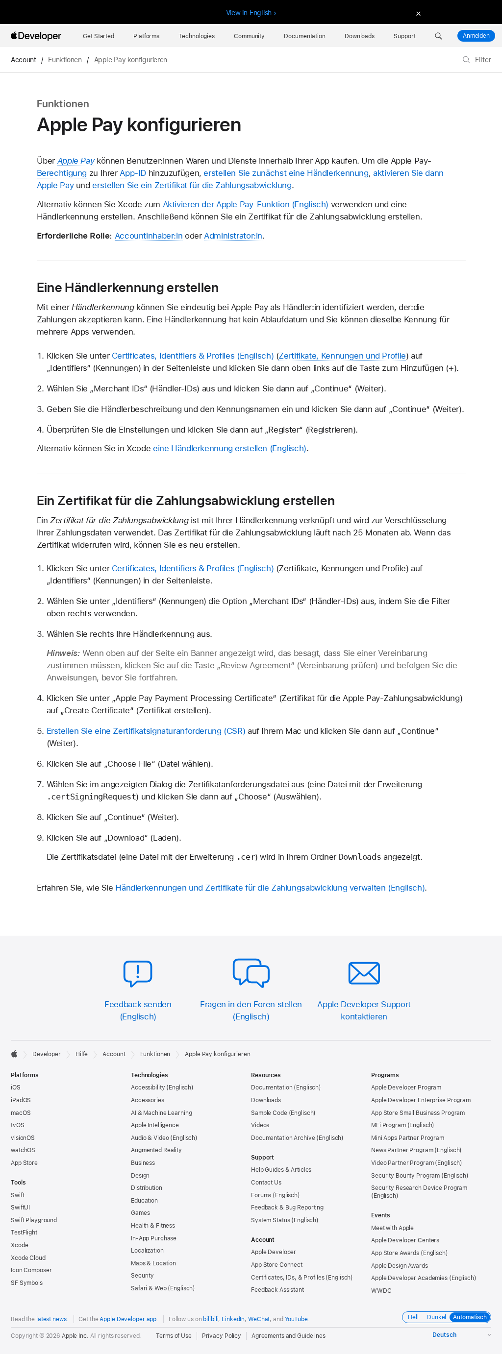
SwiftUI (20, 1207)
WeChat (259, 1319)
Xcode (19, 1245)
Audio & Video (150, 1138)
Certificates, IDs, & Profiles (288, 1277)
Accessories (147, 1100)
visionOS (23, 1138)
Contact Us (266, 1182)
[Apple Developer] (37, 36)
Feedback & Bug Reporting (287, 1207)
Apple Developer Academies (409, 1278)
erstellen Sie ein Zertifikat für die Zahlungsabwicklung (191, 185)
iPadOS (21, 1100)
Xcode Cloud (28, 1258)
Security (142, 1275)
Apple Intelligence (155, 1125)
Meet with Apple (392, 1228)
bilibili (210, 1319)
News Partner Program (402, 1150)
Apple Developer (273, 1252)
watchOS (23, 1150)
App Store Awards (395, 1253)
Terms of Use (174, 1335)
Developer (46, 1054)
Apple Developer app (128, 1319)
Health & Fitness (153, 1225)
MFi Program (388, 1125)
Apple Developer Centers (405, 1240)
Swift (17, 1195)
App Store (24, 1163)
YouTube (296, 1319)
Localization (147, 1250)
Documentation (271, 1087)
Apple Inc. (75, 1335)
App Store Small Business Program (418, 1113)
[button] (438, 36)
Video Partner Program (402, 1163)
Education (144, 1200)
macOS (20, 1113)
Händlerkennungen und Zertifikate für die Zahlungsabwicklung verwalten (250, 888)
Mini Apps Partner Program (407, 1138)
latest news (51, 1319)
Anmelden (476, 35)
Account (23, 60)
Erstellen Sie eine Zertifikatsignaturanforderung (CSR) (146, 731)
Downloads (266, 1100)
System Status (270, 1220)
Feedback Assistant (277, 1289)
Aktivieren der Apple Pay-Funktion (226, 204)
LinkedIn (233, 1319)
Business (143, 1163)
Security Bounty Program (405, 1175)
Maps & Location (153, 1263)
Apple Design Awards (399, 1265)
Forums (261, 1195)
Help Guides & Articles (281, 1169)
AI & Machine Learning (161, 1113)
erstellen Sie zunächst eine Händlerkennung (285, 173)
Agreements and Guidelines (288, 1335)
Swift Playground (34, 1220)
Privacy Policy (221, 1335)
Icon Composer (31, 1270)
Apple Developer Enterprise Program (421, 1100)
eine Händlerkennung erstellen (210, 448)
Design (140, 1175)
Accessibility (148, 1087)
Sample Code (269, 1113)
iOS (16, 1087)
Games (140, 1212)
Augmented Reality (156, 1150)
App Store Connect (276, 1264)
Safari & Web (149, 1288)
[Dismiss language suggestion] (417, 13)
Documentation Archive (283, 1138)
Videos (260, 1125)
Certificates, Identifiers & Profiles (173, 356)
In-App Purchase (153, 1238)
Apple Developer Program (406, 1087)
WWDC (381, 1290)
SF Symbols (27, 1283)
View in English (249, 13)
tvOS (18, 1125)
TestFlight (24, 1232)
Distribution (146, 1188)
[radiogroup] (446, 1317)
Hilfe (81, 1054)
